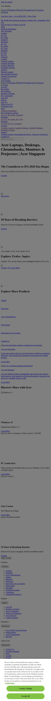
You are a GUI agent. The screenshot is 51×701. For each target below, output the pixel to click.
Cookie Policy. (10, 683)
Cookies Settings (25, 688)
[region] (25, 680)
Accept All (25, 696)
